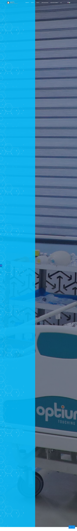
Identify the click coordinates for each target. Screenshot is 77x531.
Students (37, 2)
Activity (32, 2)
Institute (27, 2)
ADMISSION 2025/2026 (45, 2)
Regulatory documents (54, 2)
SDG (61, 2)
